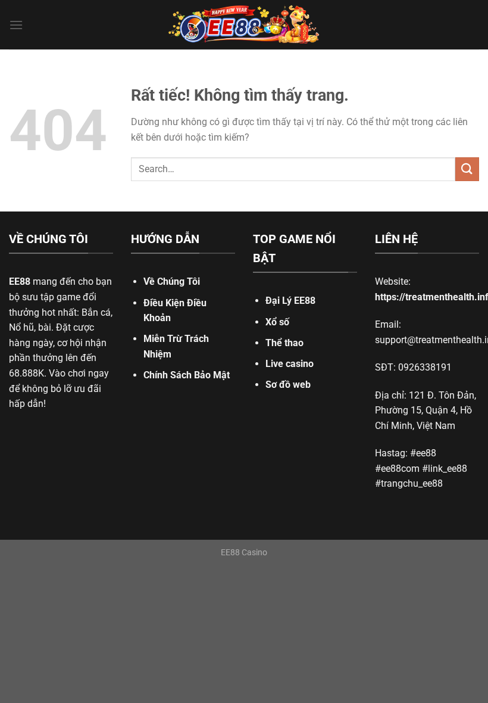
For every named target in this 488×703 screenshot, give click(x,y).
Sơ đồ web (288, 384)
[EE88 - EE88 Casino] (244, 25)
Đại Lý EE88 (290, 300)
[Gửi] (467, 169)
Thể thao (284, 343)
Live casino (289, 363)
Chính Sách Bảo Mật (186, 375)
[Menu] (16, 24)
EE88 (19, 281)
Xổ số (277, 322)
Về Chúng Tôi (171, 281)
